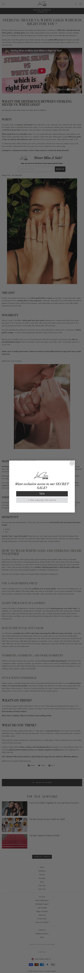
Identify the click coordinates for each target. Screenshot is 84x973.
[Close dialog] (72, 463)
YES (42, 493)
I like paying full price (42, 500)
